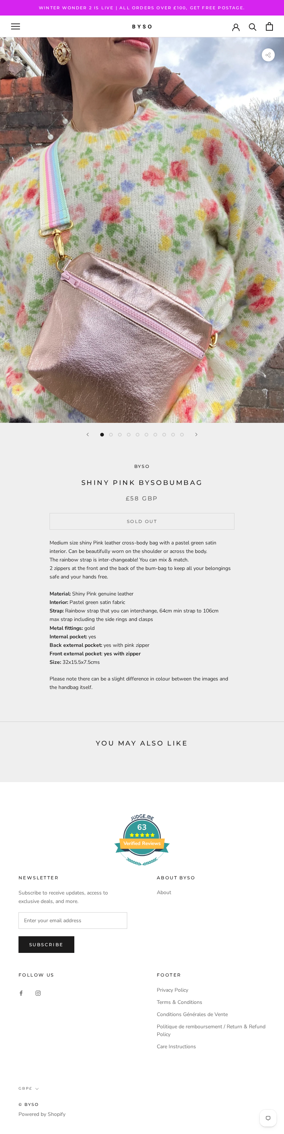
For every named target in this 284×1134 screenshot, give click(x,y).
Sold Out (142, 521)
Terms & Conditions (179, 1002)
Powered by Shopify (41, 1114)
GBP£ (25, 1088)
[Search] (253, 26)
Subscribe (46, 944)
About (164, 892)
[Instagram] (38, 992)
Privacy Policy (172, 990)
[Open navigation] (15, 26)
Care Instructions (176, 1046)
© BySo (28, 1104)
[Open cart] (269, 26)
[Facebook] (21, 992)
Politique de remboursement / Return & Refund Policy (211, 1030)
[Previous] (88, 434)
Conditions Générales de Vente (192, 1014)
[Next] (196, 434)
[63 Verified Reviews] (142, 869)
